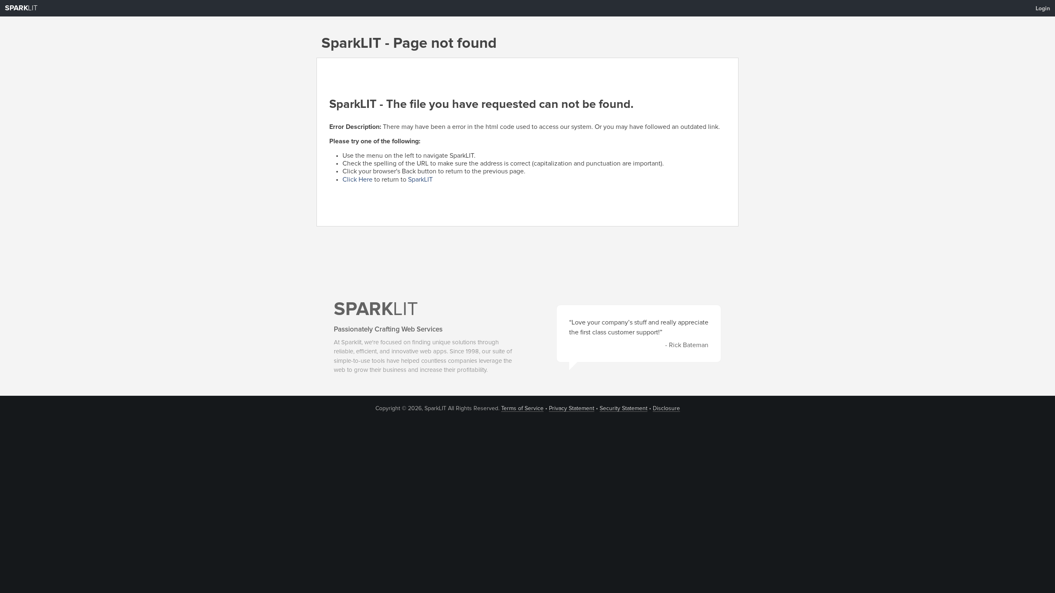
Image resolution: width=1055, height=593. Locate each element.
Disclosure (666, 408)
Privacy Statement (571, 408)
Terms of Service (522, 408)
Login (1043, 9)
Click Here (357, 179)
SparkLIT (420, 179)
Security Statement (623, 408)
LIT (21, 8)
